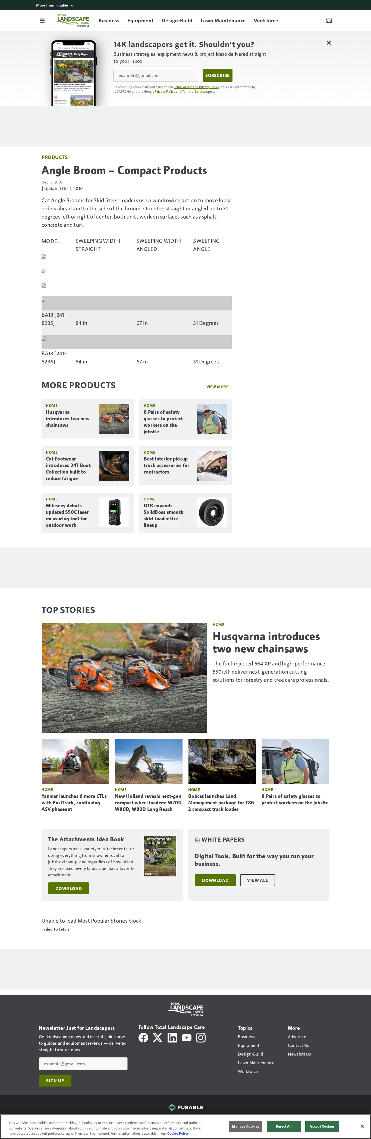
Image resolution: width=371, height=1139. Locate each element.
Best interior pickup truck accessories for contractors (166, 465)
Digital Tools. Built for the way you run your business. (254, 859)
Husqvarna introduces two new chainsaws (68, 418)
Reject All (284, 1126)
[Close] (362, 1126)
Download (68, 888)
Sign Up (55, 1080)
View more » (219, 386)
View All (257, 880)
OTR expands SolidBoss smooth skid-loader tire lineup (163, 515)
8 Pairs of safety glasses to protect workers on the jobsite (163, 422)
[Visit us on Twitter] (158, 1037)
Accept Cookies (322, 1126)
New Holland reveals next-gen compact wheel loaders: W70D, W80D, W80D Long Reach (149, 802)
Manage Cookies (245, 1126)
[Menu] (42, 20)
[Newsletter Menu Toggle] (329, 20)
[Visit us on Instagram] (201, 1037)
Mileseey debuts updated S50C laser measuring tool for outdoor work (67, 515)
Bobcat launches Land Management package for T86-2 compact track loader (222, 802)
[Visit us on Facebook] (143, 1037)
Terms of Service (194, 91)
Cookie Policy (178, 1133)
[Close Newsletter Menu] (328, 42)
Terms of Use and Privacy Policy (196, 87)
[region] (185, 1127)
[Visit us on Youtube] (186, 1037)
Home (52, 405)
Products (55, 157)
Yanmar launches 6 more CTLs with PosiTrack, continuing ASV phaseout (74, 802)
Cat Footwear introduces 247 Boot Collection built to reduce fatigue (68, 468)
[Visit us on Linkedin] (172, 1037)
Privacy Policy (165, 91)
